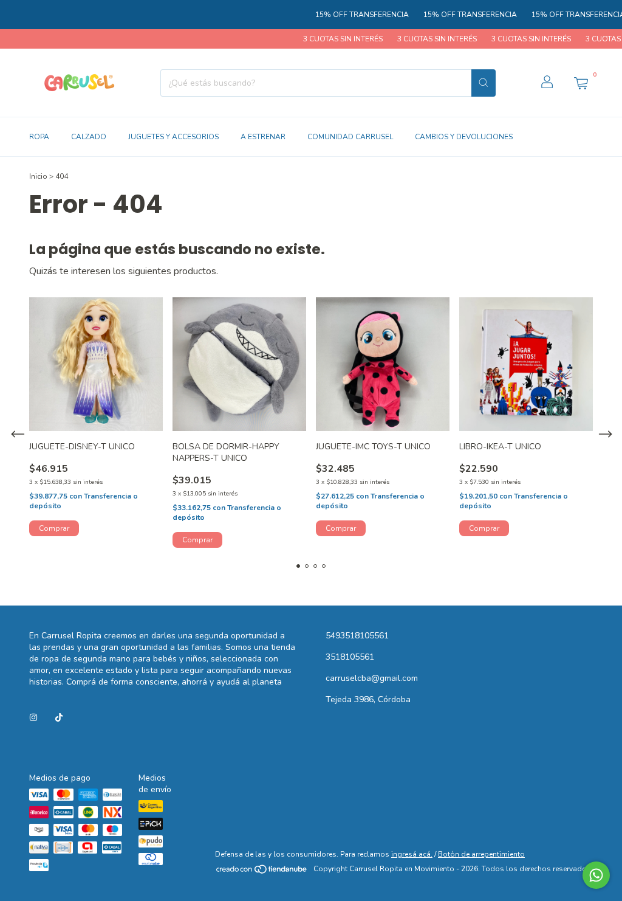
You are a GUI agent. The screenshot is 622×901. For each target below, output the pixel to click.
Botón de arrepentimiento (481, 854)
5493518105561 (357, 635)
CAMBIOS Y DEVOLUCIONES (464, 137)
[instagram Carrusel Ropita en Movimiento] (33, 717)
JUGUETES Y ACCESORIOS (173, 137)
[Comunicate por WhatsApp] (596, 875)
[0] (581, 83)
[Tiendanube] (262, 872)
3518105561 (350, 657)
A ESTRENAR (263, 137)
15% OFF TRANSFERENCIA (347, 14)
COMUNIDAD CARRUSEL (350, 137)
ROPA (39, 137)
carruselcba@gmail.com (372, 678)
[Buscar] (483, 83)
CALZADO (88, 137)
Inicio (38, 176)
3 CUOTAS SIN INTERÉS (327, 39)
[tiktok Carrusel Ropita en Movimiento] (59, 717)
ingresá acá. (411, 854)
